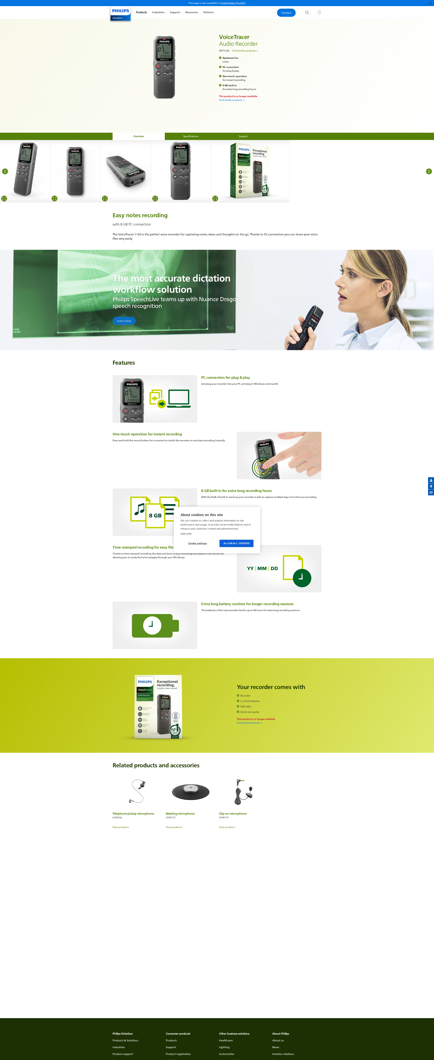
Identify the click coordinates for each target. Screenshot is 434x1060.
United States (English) (233, 3)
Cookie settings (197, 543)
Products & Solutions (125, 1040)
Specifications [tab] (191, 136)
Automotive (226, 1054)
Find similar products (244, 50)
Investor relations (283, 1054)
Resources (191, 12)
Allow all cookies (236, 543)
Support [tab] (243, 136)
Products (141, 12)
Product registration (178, 1054)
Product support (123, 1054)
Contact (286, 12)
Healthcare (226, 1040)
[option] (25, 171)
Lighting (224, 1047)
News (275, 1047)
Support (175, 12)
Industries (158, 12)
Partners (208, 12)
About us (278, 1040)
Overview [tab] (138, 136)
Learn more (124, 320)
